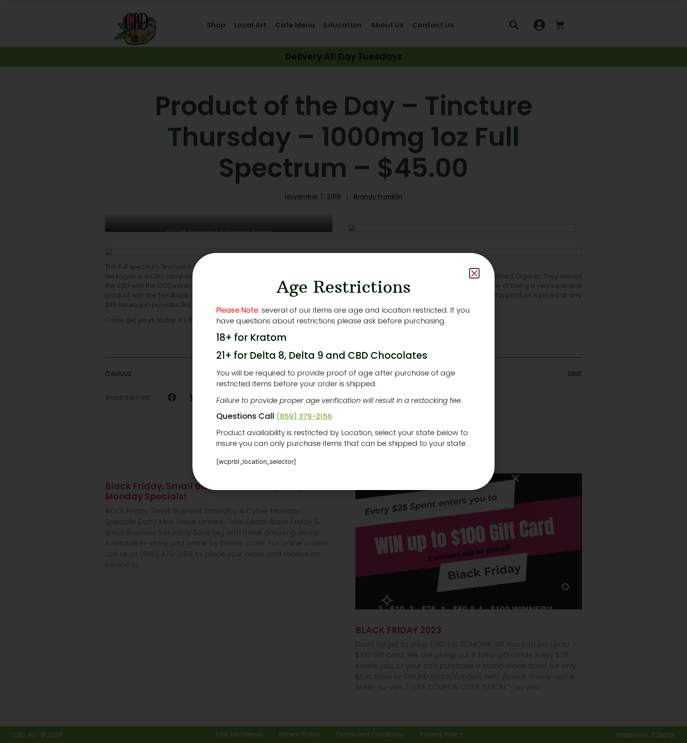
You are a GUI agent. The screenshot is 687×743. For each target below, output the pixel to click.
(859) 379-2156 (304, 416)
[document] (343, 371)
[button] (474, 273)
